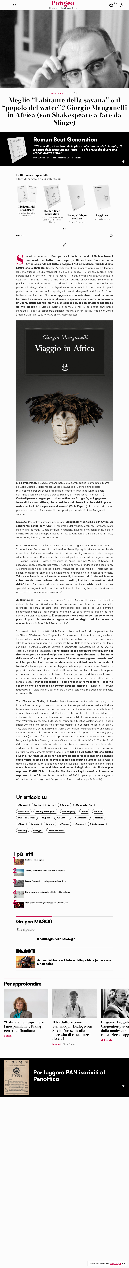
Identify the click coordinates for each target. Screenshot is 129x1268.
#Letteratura (81, 817)
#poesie (79, 824)
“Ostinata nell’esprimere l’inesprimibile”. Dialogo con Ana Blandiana (24, 1026)
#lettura (99, 817)
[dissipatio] (64, 929)
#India (85, 811)
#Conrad (64, 805)
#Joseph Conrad (27, 817)
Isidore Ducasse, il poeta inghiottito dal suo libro (45, 881)
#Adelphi (22, 805)
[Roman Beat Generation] (16, 149)
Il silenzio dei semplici (34, 859)
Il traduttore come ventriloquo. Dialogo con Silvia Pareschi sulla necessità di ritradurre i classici (72, 1030)
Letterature (57, 93)
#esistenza (23, 811)
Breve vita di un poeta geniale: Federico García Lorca (47, 892)
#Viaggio (37, 830)
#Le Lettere (62, 817)
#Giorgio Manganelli (46, 811)
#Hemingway (68, 811)
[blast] (64, 950)
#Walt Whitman (56, 830)
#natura (50, 824)
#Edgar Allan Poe (83, 805)
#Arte (51, 805)
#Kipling (46, 817)
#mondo (35, 824)
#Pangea (64, 824)
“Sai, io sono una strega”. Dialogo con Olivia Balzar (46, 902)
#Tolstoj (22, 830)
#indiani (98, 811)
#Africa (37, 805)
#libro (21, 824)
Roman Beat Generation (65, 139)
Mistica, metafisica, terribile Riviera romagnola (45, 870)
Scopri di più (115, 1263)
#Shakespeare (97, 824)
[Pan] (16, 1077)
